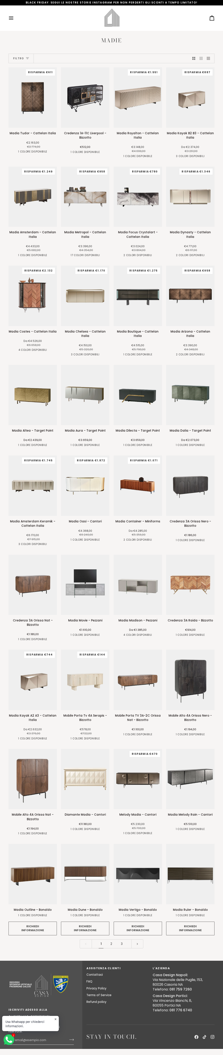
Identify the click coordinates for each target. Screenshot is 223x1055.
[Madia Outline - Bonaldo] (32, 874)
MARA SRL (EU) (27, 1053)
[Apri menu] (15, 18)
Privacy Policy (96, 988)
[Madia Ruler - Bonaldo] (190, 874)
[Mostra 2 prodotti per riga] (194, 58)
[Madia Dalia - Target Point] (190, 395)
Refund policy (96, 1002)
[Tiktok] (204, 1037)
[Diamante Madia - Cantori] (85, 779)
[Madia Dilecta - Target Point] (138, 395)
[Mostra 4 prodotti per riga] (209, 58)
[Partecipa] (70, 1039)
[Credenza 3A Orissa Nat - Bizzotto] (32, 585)
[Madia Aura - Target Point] (85, 395)
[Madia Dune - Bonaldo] (85, 874)
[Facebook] (196, 1037)
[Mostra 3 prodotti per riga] (201, 58)
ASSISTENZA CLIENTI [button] (103, 968)
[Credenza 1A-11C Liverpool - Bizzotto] (85, 97)
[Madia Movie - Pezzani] (85, 585)
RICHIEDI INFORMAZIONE (32, 928)
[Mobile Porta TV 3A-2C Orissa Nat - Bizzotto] (138, 680)
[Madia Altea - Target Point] (32, 395)
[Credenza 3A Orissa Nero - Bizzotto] (190, 485)
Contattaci (94, 975)
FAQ (89, 981)
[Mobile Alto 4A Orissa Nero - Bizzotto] (190, 680)
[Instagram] (213, 1037)
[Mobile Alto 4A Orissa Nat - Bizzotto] (32, 779)
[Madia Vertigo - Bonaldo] (138, 874)
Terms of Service (99, 995)
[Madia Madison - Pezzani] (138, 585)
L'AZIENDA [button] (161, 968)
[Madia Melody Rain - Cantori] (190, 779)
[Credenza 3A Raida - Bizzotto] (190, 585)
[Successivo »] (137, 943)
